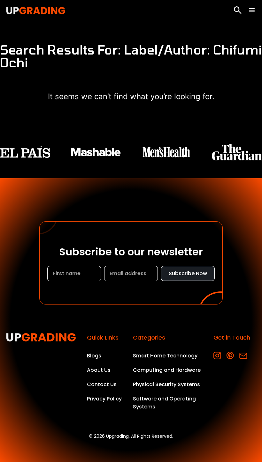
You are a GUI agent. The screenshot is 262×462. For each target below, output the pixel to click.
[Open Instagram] (217, 356)
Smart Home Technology (165, 355)
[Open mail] (243, 356)
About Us (99, 370)
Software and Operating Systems (164, 402)
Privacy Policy (104, 398)
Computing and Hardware (167, 370)
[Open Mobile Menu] (252, 10)
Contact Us (102, 384)
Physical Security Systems (166, 384)
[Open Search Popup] (238, 10)
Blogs (94, 355)
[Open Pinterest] (230, 356)
